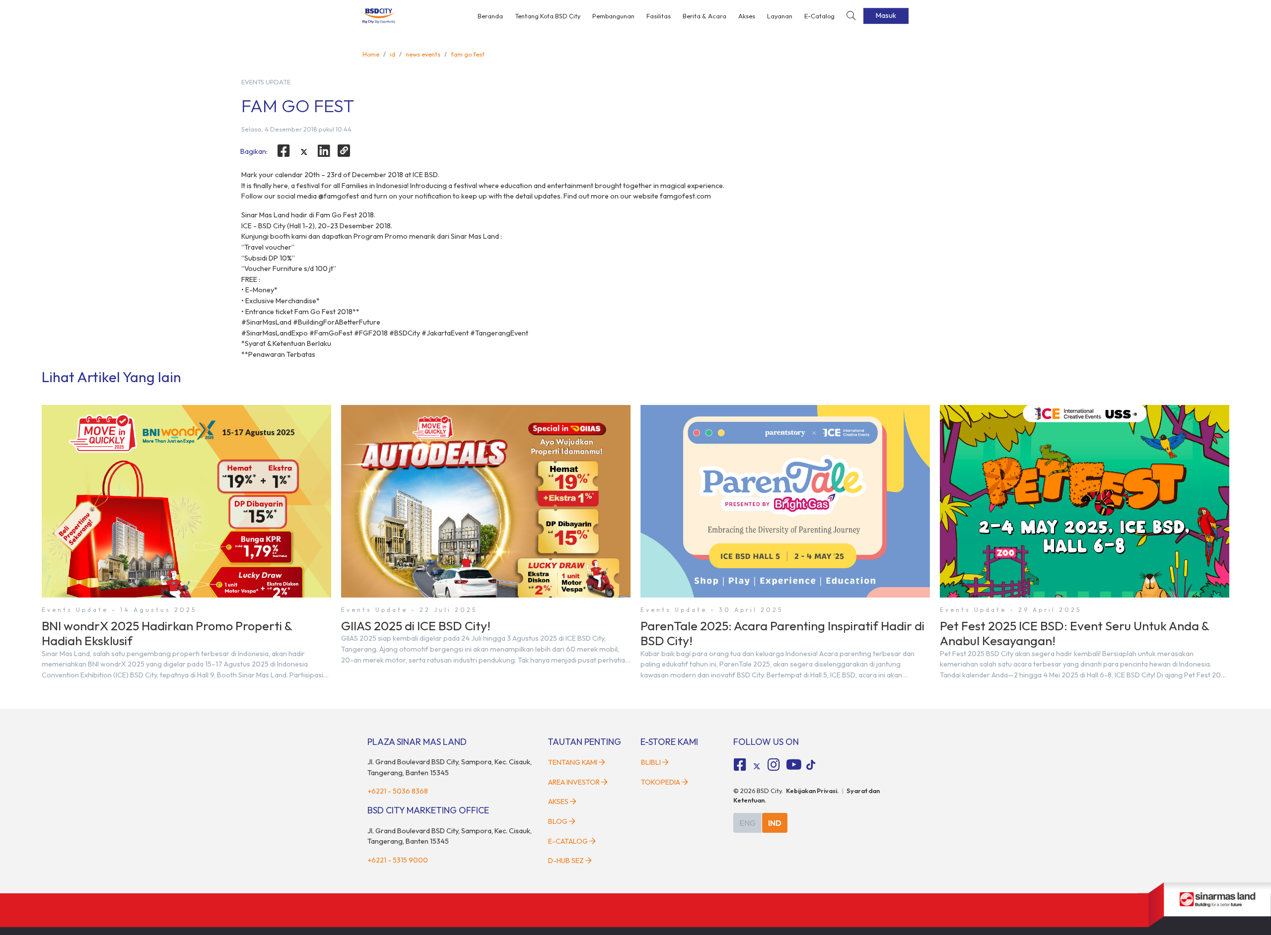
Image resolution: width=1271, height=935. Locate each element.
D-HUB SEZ (566, 860)
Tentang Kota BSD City (547, 16)
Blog (557, 821)
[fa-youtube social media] (794, 765)
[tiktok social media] (756, 766)
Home (370, 54)
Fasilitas (658, 16)
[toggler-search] (851, 16)
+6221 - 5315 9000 (397, 860)
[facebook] (283, 151)
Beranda (490, 16)
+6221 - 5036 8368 (397, 791)
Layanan (779, 16)
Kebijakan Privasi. (812, 791)
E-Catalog (819, 16)
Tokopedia (660, 782)
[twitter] (304, 152)
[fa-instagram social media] (773, 765)
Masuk (886, 15)
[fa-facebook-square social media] (740, 765)
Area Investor (574, 782)
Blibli (651, 762)
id (392, 54)
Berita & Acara (704, 16)
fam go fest (468, 54)
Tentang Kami (572, 762)
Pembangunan (613, 16)
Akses (746, 16)
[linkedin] (324, 151)
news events (423, 54)
